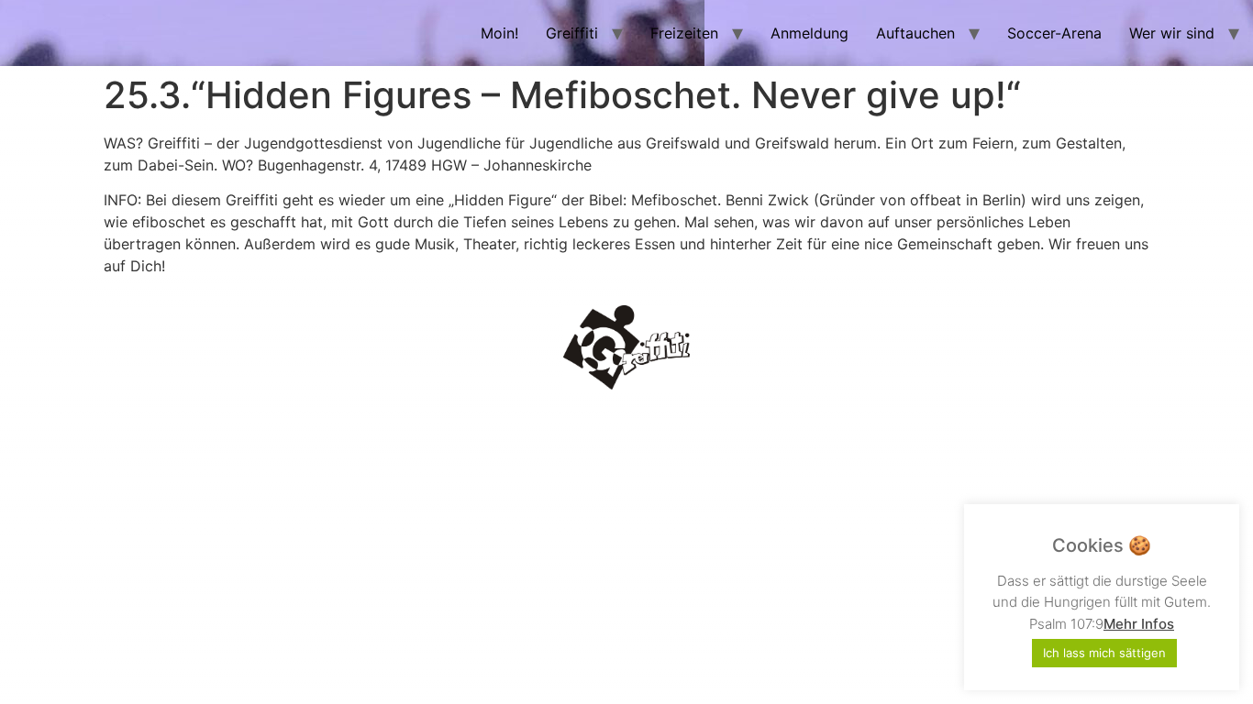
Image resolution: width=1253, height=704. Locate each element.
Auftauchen (915, 33)
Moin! (499, 33)
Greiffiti (572, 33)
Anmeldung (809, 33)
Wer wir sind (1171, 33)
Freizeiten (684, 33)
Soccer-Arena (1054, 33)
